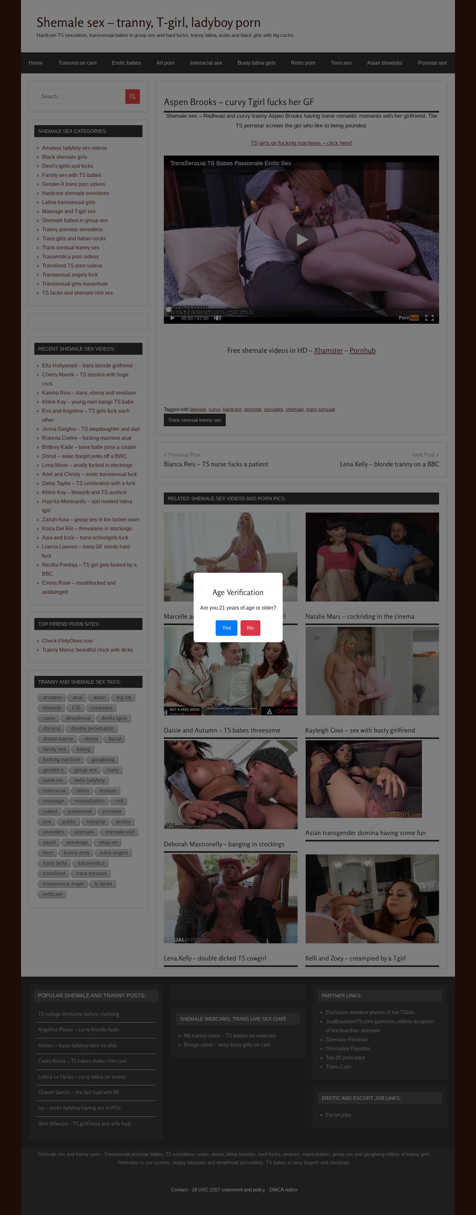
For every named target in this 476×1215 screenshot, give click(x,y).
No (250, 628)
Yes (226, 628)
